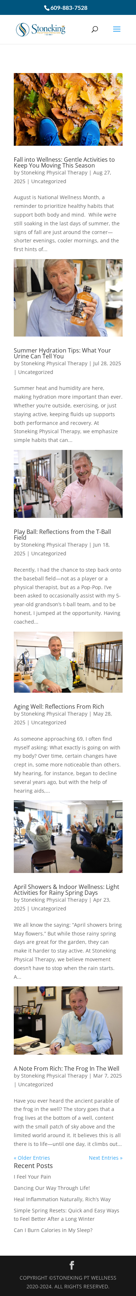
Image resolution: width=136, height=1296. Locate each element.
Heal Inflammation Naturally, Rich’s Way (62, 1199)
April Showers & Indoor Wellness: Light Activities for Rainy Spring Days (66, 890)
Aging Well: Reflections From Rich (59, 707)
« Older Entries (32, 1157)
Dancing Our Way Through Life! (52, 1187)
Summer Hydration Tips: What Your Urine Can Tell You (62, 353)
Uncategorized (48, 181)
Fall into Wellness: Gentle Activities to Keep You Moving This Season (64, 162)
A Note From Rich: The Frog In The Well (66, 1068)
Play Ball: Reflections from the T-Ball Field (62, 535)
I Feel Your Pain (32, 1176)
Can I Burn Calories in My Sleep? (53, 1230)
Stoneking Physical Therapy (54, 172)
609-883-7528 (68, 7)
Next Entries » (106, 1157)
